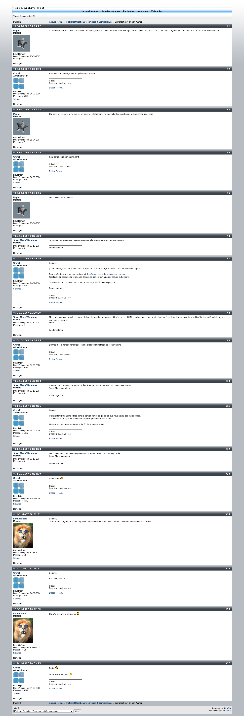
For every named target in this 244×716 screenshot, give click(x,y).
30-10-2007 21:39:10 (28, 381)
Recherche (128, 11)
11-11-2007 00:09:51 (28, 514)
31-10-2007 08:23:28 (28, 449)
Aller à (16, 708)
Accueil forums (90, 11)
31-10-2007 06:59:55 (28, 406)
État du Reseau (56, 88)
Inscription (142, 11)
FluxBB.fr (227, 711)
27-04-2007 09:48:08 (28, 152)
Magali (16, 30)
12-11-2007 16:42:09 (28, 609)
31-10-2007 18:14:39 (28, 473)
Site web (17, 99)
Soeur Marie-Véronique (25, 240)
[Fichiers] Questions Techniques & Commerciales (89, 22)
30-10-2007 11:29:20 (28, 312)
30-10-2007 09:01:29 (28, 236)
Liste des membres (110, 11)
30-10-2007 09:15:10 (28, 258)
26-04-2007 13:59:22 (28, 26)
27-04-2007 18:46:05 (28, 193)
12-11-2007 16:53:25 (28, 663)
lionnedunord (20, 518)
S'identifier (156, 11)
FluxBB (227, 708)
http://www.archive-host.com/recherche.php (106, 274)
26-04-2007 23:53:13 (28, 109)
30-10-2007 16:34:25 (28, 340)
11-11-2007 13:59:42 (28, 568)
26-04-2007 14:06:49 (28, 69)
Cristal (16, 73)
